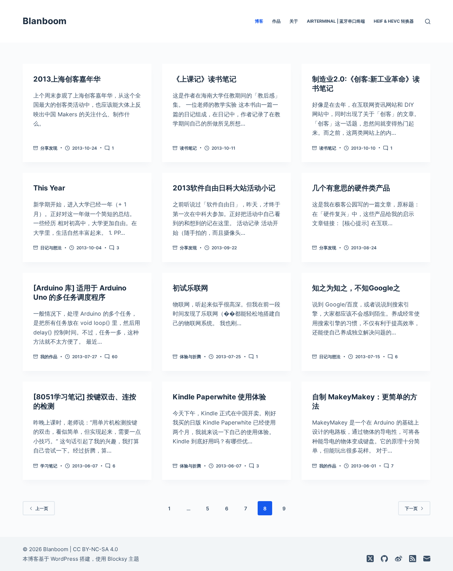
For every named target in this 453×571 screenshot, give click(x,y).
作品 (276, 21)
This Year (49, 188)
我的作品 (48, 356)
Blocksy (117, 558)
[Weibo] (398, 558)
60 (114, 356)
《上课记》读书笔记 (204, 79)
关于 (293, 21)
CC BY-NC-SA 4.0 (95, 549)
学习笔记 (48, 466)
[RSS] (412, 558)
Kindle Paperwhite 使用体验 (219, 397)
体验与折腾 (190, 356)
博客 (259, 21)
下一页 (411, 508)
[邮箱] (426, 558)
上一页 (41, 508)
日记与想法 (51, 247)
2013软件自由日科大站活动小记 (224, 188)
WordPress (64, 558)
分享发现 (48, 148)
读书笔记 (188, 148)
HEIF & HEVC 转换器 (394, 21)
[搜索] (427, 21)
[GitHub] (384, 558)
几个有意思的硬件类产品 (351, 188)
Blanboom (45, 21)
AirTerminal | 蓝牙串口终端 (336, 21)
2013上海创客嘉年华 (67, 79)
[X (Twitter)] (370, 558)
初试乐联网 (190, 288)
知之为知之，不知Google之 (356, 288)
